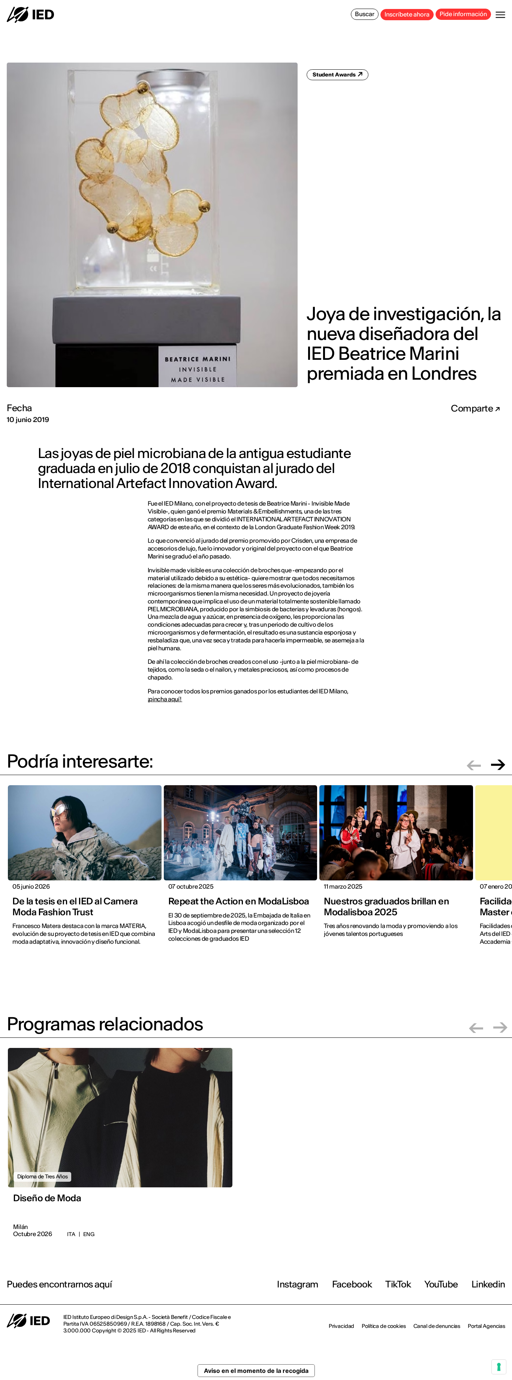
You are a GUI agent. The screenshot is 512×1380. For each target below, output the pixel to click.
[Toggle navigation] (500, 14)
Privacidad (342, 1326)
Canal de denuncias (436, 1326)
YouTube (441, 1284)
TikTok (398, 1284)
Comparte (473, 408)
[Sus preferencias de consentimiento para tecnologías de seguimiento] (499, 1367)
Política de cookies (384, 1326)
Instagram (298, 1284)
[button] (474, 764)
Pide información (463, 14)
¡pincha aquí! (165, 699)
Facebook (352, 1284)
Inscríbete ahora (407, 14)
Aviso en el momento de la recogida (256, 1370)
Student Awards (335, 74)
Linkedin (488, 1284)
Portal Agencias (486, 1326)
